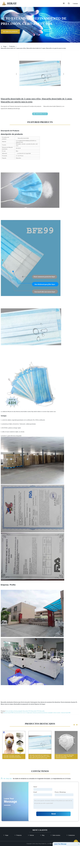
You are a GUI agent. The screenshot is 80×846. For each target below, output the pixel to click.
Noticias (32, 835)
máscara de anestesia (46, 702)
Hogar (5, 46)
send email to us (41, 113)
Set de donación (25, 702)
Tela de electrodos (66, 702)
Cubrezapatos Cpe (35, 702)
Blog (43, 835)
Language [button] (75, 3)
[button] (63, 3)
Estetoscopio (17, 702)
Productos (12, 46)
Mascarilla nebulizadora (7, 702)
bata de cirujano (9, 704)
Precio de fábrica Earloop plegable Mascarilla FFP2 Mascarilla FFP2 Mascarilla (24, 711)
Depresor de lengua (40, 704)
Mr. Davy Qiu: (8, 778)
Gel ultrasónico (56, 702)
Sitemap (51, 843)
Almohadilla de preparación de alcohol (24, 704)
